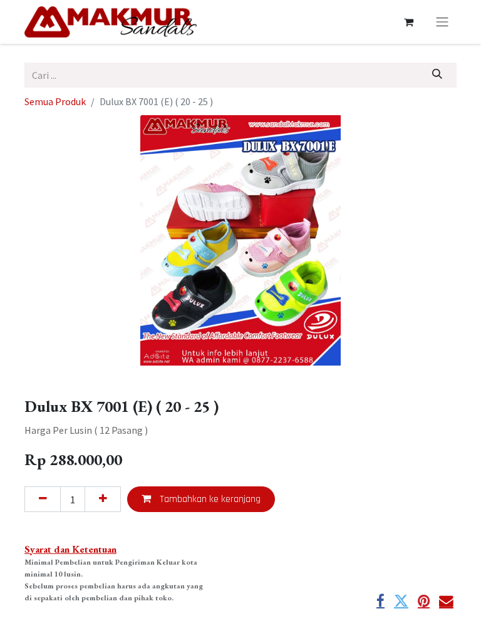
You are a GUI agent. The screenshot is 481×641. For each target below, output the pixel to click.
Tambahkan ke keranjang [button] (209, 499)
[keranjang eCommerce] (408, 22)
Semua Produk (55, 101)
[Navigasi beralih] (442, 22)
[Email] (446, 601)
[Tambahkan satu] (103, 498)
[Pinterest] (424, 601)
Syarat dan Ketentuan (70, 549)
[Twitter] (401, 601)
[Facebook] (380, 601)
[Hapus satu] (42, 498)
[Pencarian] (437, 75)
